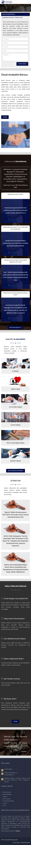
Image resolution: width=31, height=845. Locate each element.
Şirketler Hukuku (15, 461)
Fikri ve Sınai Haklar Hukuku (15, 443)
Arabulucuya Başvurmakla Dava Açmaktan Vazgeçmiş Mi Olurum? (15, 261)
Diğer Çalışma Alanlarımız (15, 470)
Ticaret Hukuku (15, 425)
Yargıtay (5, 796)
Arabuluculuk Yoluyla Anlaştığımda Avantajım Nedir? (15, 294)
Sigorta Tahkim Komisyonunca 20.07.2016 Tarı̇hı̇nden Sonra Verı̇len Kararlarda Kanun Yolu (15, 514)
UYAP (4, 805)
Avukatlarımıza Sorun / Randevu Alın (12, 17)
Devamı (5, 117)
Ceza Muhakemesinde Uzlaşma (15, 639)
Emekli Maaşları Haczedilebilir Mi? (16, 599)
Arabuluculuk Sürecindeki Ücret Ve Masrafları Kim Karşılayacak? (15, 228)
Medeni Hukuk (15, 389)
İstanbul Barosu (7, 792)
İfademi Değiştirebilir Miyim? (14, 659)
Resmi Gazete (6, 799)
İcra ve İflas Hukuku (15, 407)
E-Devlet (5, 803)
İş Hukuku (15, 371)
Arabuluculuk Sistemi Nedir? (15, 194)
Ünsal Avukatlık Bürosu (8, 14)
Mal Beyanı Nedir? (10, 699)
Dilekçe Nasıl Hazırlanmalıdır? (14, 619)
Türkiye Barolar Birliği (8, 801)
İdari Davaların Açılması (12, 679)
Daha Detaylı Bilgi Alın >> (15, 327)
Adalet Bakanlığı (7, 794)
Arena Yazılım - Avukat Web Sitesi (21, 842)
